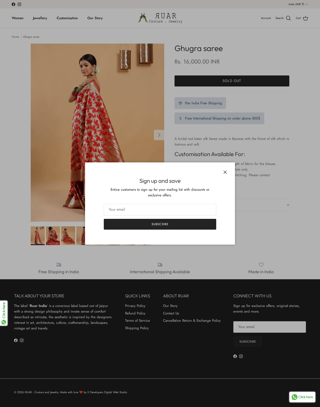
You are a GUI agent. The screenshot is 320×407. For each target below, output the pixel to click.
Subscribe (160, 224)
